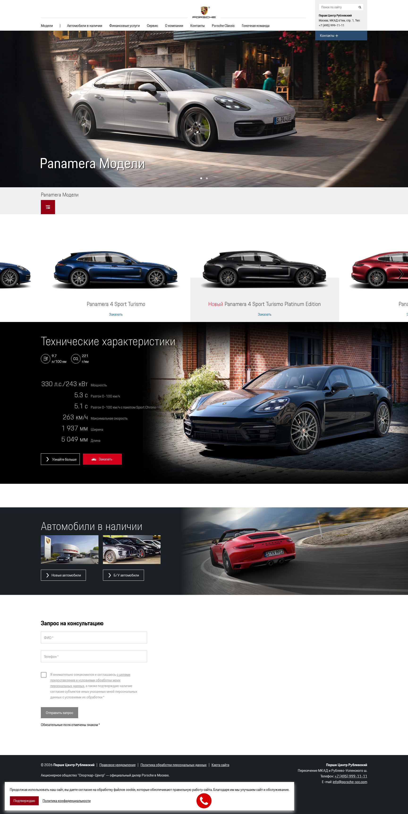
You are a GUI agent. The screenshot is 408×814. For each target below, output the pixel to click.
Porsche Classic (223, 26)
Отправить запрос (59, 713)
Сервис (152, 26)
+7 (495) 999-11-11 (331, 25)
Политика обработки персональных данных (173, 765)
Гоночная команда (255, 26)
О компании (174, 26)
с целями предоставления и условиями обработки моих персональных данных (90, 680)
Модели (47, 26)
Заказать (116, 314)
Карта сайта (220, 765)
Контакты (197, 26)
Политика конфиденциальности (66, 801)
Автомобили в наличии (84, 26)
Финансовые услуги (124, 26)
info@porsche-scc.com (350, 782)
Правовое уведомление (117, 765)
